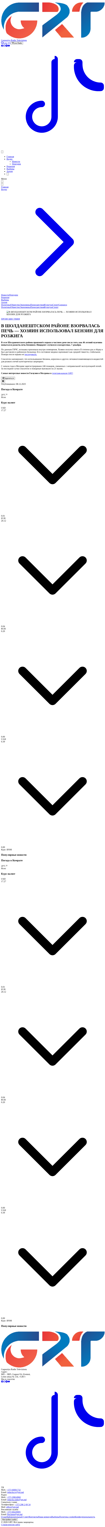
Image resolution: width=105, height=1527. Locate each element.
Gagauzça (62, 305)
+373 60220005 (14, 1512)
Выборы (10, 169)
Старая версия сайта (10, 1524)
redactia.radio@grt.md (17, 1500)
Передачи (16, 164)
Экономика (25, 305)
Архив (10, 171)
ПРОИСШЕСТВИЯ (10, 319)
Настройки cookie (9, 1520)
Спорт (55, 305)
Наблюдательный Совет (17, 1517)
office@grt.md (12, 1507)
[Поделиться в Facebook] (3, 381)
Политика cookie (67, 1517)
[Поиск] (8, 174)
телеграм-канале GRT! (62, 373)
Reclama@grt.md (14, 1514)
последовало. (31, 354)
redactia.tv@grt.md (15, 1492)
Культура (48, 305)
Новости (16, 161)
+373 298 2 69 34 (22, 1504)
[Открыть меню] (2, 151)
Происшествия (37, 305)
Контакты (33, 1517)
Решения (11, 166)
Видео (9, 159)
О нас (3, 1517)
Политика (5, 305)
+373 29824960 (14, 1497)
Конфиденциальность (85, 1517)
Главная (10, 156)
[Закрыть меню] (2, 184)
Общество (15, 305)
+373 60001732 (14, 1490)
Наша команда (44, 1517)
